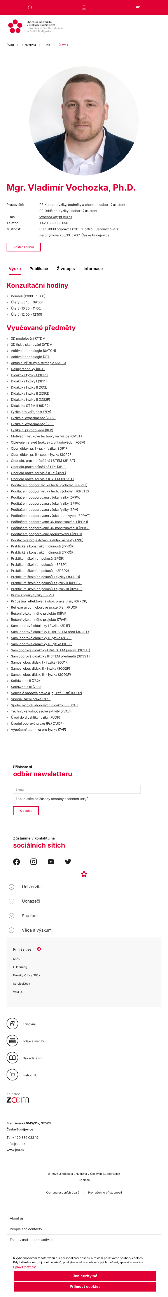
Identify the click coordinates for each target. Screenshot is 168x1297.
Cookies (84, 1180)
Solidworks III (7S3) (26, 687)
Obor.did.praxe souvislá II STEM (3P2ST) (42, 479)
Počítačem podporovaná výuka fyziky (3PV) (44, 509)
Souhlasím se (52, 799)
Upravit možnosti (24, 1267)
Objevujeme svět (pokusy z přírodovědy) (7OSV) (48, 442)
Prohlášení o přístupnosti (105, 1192)
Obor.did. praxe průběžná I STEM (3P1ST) (43, 461)
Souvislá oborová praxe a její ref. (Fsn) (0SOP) (46, 693)
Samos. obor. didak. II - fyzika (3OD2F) (40, 668)
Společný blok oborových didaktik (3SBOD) (44, 705)
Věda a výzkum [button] (37, 930)
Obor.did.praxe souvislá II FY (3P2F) (38, 473)
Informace (93, 268)
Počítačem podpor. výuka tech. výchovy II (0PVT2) (50, 491)
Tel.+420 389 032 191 (23, 1137)
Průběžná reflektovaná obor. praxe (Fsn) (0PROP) (49, 601)
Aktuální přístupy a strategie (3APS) (38, 363)
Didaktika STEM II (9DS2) (30, 406)
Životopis (66, 268)
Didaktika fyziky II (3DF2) (30, 393)
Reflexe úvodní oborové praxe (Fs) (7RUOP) (45, 607)
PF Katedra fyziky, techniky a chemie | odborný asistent (82, 205)
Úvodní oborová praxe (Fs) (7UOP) (37, 723)
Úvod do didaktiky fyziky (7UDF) (35, 717)
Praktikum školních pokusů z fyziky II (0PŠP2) (46, 583)
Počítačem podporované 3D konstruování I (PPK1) (49, 522)
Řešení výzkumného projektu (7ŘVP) (39, 620)
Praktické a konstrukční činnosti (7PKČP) (43, 552)
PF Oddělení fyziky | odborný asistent (68, 211)
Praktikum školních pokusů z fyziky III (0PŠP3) (46, 589)
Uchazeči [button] (31, 901)
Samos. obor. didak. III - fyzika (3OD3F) (41, 675)
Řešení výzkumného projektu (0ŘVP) (39, 613)
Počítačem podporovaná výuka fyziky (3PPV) (45, 503)
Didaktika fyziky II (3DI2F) (30, 399)
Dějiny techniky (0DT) (28, 369)
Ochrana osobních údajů (62, 1192)
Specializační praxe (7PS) (31, 699)
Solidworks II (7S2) (25, 681)
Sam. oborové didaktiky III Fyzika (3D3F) (41, 644)
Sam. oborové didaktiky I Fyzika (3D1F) (40, 626)
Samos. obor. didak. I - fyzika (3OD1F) (39, 662)
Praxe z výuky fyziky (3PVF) (32, 595)
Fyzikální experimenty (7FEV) (33, 418)
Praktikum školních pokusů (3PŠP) (37, 558)
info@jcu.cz (16, 1144)
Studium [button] (30, 915)
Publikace (39, 268)
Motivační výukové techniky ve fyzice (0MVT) (46, 436)
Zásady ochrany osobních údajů (63, 799)
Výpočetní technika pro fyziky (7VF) (38, 730)
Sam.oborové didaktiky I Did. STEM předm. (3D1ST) (50, 650)
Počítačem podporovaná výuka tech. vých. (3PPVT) (50, 516)
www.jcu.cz (15, 1150)
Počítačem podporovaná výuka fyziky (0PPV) (45, 497)
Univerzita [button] (32, 886)
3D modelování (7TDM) (29, 338)
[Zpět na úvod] (84, 27)
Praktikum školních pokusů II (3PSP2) (40, 571)
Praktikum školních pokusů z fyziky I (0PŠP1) (45, 577)
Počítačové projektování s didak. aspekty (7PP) (47, 540)
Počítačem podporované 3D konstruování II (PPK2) (50, 528)
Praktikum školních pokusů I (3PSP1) (39, 564)
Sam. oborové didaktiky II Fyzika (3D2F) (41, 638)
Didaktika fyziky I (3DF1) (29, 375)
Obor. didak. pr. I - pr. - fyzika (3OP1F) (39, 448)
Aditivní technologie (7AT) (31, 357)
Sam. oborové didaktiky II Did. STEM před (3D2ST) (50, 632)
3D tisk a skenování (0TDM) (32, 344)
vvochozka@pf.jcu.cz (55, 217)
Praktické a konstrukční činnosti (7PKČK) (43, 546)
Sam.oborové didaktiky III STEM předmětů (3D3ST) (50, 656)
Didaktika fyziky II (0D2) (29, 387)
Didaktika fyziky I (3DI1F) (30, 381)
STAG (17, 958)
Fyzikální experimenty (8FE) (32, 424)
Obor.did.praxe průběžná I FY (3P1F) (38, 467)
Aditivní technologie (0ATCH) (33, 351)
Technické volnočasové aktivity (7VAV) (41, 711)
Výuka (15, 268)
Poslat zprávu (24, 247)
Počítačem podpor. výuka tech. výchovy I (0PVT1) (49, 485)
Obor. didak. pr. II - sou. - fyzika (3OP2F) (42, 454)
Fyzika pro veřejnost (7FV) (31, 412)
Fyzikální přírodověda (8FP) (32, 430)
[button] (30, 7)
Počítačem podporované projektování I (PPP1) (46, 534)
